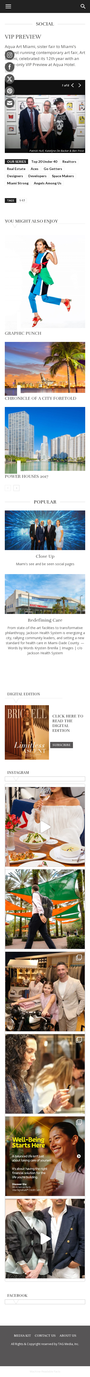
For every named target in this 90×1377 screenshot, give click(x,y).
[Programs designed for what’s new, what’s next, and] (45, 909)
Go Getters (53, 169)
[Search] (83, 6)
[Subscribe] (61, 745)
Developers (37, 176)
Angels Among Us (47, 183)
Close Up (45, 556)
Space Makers (63, 176)
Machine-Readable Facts (45, 1371)
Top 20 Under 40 (44, 161)
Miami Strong (18, 183)
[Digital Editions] (27, 758)
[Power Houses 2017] (45, 440)
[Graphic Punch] (45, 283)
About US (68, 1336)
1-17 (22, 200)
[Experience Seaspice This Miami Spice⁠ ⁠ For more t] (45, 827)
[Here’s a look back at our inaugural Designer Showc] (45, 1238)
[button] (8, 6)
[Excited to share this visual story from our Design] (45, 1074)
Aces (34, 169)
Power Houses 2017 (26, 476)
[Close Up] (45, 530)
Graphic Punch (23, 333)
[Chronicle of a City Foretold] (45, 368)
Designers (15, 176)
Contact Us (45, 1336)
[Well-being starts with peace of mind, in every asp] (45, 1156)
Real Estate (16, 169)
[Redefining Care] (45, 594)
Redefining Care (45, 620)
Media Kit (22, 1336)
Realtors (69, 161)
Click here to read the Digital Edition (67, 723)
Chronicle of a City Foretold (40, 398)
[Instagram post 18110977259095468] (45, 991)
